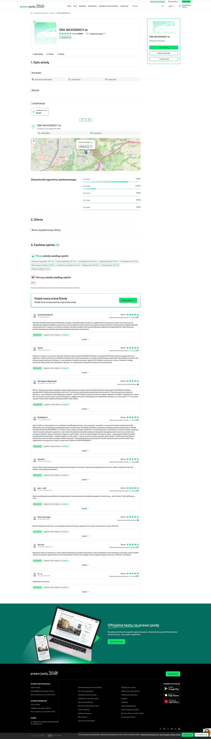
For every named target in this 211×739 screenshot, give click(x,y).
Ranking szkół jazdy (157, 1)
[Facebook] (164, 729)
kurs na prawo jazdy (85, 691)
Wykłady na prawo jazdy (87, 695)
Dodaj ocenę (65, 37)
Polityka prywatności (129, 695)
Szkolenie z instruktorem (108, 6)
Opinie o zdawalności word (88, 706)
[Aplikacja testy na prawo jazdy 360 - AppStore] (172, 695)
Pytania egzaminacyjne (130, 710)
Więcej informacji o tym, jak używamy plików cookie (161, 735)
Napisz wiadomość (163, 53)
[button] (85, 152)
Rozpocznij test (116, 642)
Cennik (135, 6)
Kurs (75, 6)
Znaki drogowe (84, 710)
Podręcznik (92, 6)
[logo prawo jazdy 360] (32, 6)
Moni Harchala (44, 517)
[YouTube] (172, 729)
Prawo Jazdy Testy (128, 717)
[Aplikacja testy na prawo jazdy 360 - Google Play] (172, 689)
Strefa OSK (186, 1)
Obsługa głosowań (128, 706)
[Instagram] (168, 729)
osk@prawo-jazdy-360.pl (41, 708)
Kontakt (124, 698)
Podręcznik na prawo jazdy (88, 698)
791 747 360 (35, 705)
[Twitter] (179, 729)
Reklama (124, 702)
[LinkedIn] (175, 729)
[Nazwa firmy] (54, 735)
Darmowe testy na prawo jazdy (90, 687)
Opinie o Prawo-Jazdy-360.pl (132, 713)
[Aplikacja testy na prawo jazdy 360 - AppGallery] (172, 701)
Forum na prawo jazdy (86, 721)
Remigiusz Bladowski (47, 381)
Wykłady (82, 6)
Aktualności (82, 717)
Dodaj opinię (127, 300)
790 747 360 (35, 688)
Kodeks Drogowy (84, 713)
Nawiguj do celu (84, 146)
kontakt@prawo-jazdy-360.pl (42, 691)
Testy (69, 6)
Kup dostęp (173, 674)
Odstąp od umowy (128, 687)
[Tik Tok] (160, 729)
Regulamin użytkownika (130, 691)
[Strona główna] (31, 13)
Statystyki (124, 6)
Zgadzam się (187, 734)
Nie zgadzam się (201, 734)
